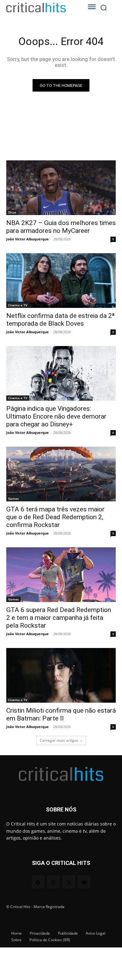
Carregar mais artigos (59, 740)
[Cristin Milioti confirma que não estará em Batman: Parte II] (61, 675)
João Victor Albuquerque (27, 239)
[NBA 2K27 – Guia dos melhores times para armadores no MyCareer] (61, 187)
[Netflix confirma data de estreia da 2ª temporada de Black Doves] (61, 280)
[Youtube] (84, 882)
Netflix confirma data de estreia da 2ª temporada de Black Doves (60, 319)
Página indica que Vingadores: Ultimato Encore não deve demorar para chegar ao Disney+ (56, 416)
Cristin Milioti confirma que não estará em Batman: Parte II (61, 714)
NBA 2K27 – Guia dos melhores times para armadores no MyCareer (61, 226)
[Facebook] (38, 882)
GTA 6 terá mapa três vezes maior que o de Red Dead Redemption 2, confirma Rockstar (55, 517)
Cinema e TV (17, 305)
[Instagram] (53, 882)
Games (13, 498)
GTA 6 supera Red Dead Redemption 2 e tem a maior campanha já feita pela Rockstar (58, 617)
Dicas (12, 212)
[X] (69, 882)
